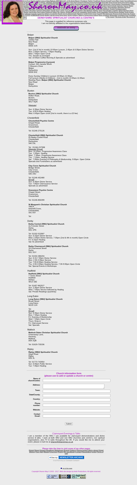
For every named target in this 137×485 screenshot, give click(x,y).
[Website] (32, 105)
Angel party (107, 4)
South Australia (112, 5)
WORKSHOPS (35, 15)
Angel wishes (129, 2)
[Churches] (53, 452)
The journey (111, 17)
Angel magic (63, 15)
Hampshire (120, 7)
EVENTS (27, 15)
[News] (37, 450)
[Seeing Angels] (82, 450)
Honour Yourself (106, 1)
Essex (105, 7)
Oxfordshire (25, 10)
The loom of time (120, 17)
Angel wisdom (93, 15)
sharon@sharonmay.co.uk (62, 442)
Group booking (116, 4)
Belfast (121, 10)
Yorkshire (115, 10)
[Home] (31, 450)
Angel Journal (113, 2)
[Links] (94, 452)
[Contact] (78, 452)
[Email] (40, 149)
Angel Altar (105, 2)
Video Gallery (26, 17)
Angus (131, 10)
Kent (26, 9)
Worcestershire (107, 10)
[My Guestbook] (69, 452)
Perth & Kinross (114, 12)
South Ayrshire (129, 12)
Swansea (132, 13)
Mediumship (113, 15)
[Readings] (50, 450)
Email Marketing (58, 460)
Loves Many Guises (118, 1)
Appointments (125, 4)
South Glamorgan (124, 13)
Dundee (26, 12)
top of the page (67, 468)
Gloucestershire (112, 7)
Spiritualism (25, 5)
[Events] (67, 450)
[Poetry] (60, 452)
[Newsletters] (86, 452)
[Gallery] (73, 450)
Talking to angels (83, 15)
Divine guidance (73, 15)
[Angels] (43, 450)
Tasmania (120, 5)
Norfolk (112, 9)
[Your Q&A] (39, 452)
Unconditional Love (130, 1)
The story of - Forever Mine (25, 18)
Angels (42, 15)
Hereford (127, 7)
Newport (115, 13)
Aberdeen (126, 10)
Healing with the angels (52, 15)
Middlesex (106, 9)
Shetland (121, 12)
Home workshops (103, 15)
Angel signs (121, 2)
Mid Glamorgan (107, 13)
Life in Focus (26, 1)
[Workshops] (58, 450)
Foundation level (123, 15)
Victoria (125, 5)
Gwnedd (99, 13)
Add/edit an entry (66, 27)
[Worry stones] (93, 450)
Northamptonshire (120, 9)
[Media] (46, 452)
